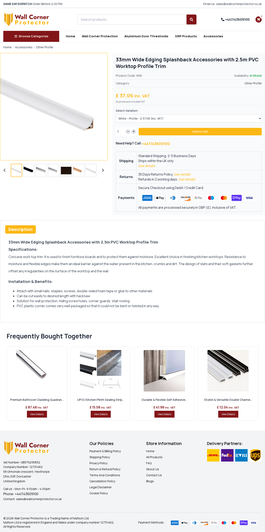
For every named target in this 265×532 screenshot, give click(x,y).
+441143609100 (237, 19)
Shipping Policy (99, 457)
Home (70, 36)
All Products (154, 457)
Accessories (213, 36)
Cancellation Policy (102, 481)
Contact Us (154, 475)
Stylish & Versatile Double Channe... (228, 400)
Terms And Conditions (104, 475)
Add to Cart (200, 131)
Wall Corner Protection (100, 36)
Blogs (150, 481)
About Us (152, 469)
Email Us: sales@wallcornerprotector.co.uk (232, 4)
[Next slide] (103, 170)
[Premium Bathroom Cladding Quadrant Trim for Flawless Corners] (37, 370)
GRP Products (186, 36)
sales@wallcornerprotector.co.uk (39, 499)
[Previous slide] (4, 170)
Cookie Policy (98, 493)
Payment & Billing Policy (105, 451)
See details (146, 166)
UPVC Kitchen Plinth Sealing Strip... (100, 400)
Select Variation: (127, 111)
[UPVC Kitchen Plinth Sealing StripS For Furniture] (100, 370)
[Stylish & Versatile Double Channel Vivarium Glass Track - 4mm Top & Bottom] (228, 370)
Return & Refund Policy (104, 469)
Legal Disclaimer (100, 487)
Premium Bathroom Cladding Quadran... (37, 400)
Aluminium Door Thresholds (146, 36)
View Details (37, 414)
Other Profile (44, 47)
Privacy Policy (98, 463)
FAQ (149, 463)
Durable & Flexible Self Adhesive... (164, 400)
